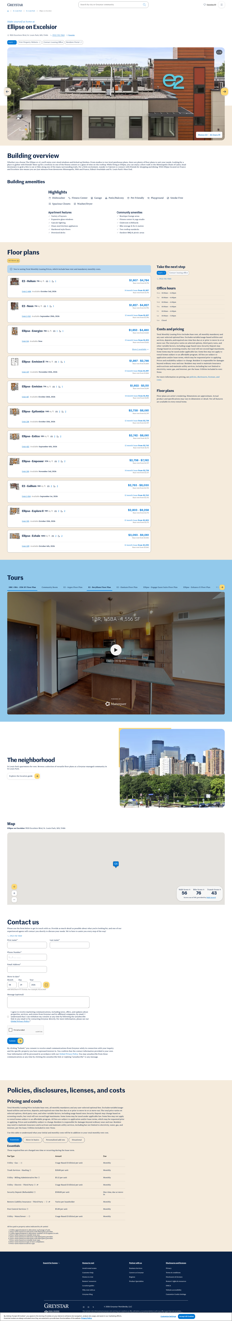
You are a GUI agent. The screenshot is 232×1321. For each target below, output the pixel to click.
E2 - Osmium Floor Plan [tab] (127, 587)
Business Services (135, 1268)
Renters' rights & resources (176, 1281)
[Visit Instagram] (84, 1307)
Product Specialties (136, 1281)
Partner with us (135, 1263)
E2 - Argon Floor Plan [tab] (72, 587)
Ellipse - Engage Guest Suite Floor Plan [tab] (160, 587)
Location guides (88, 1286)
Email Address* (14, 964)
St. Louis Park (17, 11)
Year (32, 980)
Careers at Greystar (136, 1273)
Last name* (55, 940)
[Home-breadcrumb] (8, 11)
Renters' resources (89, 1281)
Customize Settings (168, 1316)
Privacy (168, 1268)
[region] (116, 1316)
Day (20, 980)
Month (10, 980)
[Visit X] (93, 1307)
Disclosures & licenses (174, 1277)
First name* (12, 940)
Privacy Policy (86, 1318)
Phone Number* (14, 952)
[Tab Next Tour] (222, 587)
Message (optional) (15, 994)
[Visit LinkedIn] (88, 1307)
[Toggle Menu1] (221, 5)
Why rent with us (88, 1290)
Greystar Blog (87, 1294)
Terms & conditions (173, 1273)
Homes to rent (88, 1263)
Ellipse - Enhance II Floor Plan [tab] (196, 587)
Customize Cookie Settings (176, 1294)
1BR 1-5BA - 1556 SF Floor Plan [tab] (22, 587)
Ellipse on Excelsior (45, 11)
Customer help (87, 1273)
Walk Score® (211, 898)
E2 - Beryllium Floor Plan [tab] (99, 587)
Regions (132, 1277)
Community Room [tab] (50, 587)
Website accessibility (173, 1290)
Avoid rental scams (89, 1268)
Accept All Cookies (186, 1316)
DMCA (168, 1286)
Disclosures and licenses (176, 1263)
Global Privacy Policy (20, 1021)
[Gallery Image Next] (224, 91)
